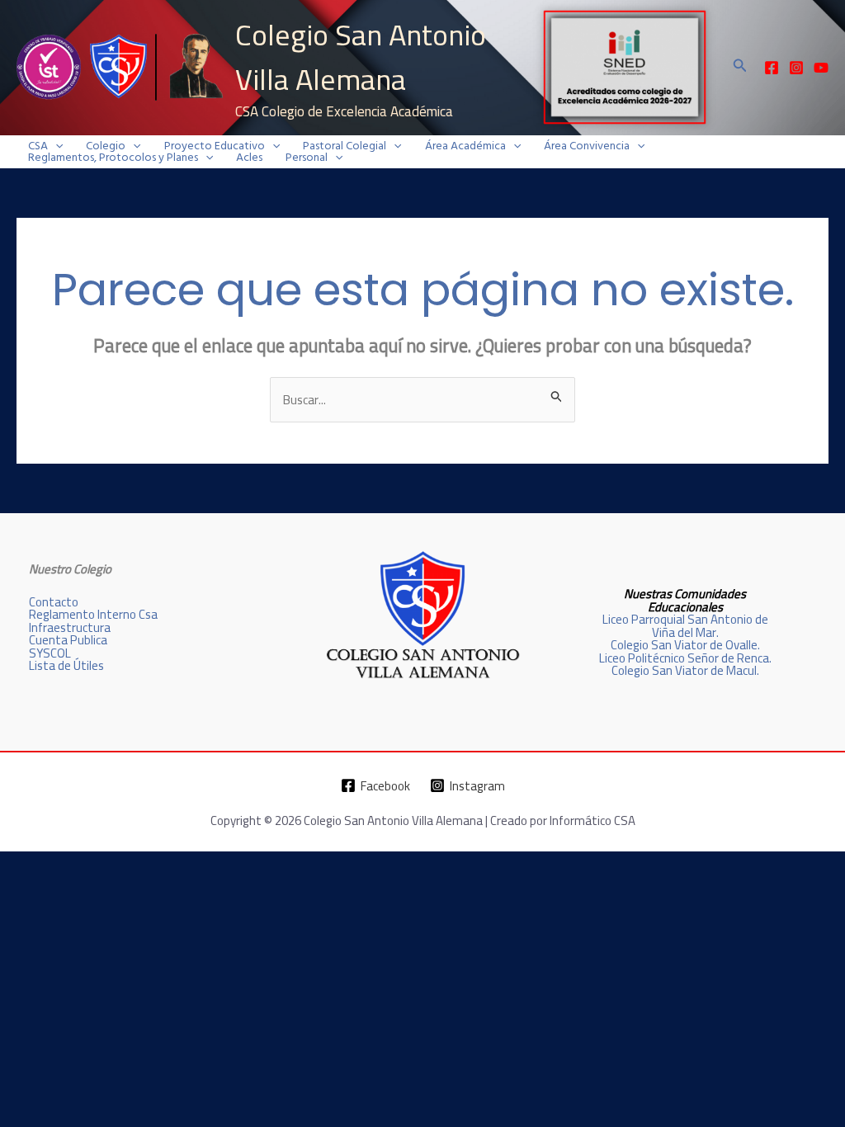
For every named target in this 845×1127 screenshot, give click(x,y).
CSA (38, 146)
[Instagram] (796, 67)
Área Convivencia (587, 146)
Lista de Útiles (66, 665)
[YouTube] (821, 67)
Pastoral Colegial (344, 146)
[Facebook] (771, 67)
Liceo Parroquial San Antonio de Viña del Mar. (685, 625)
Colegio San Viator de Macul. (685, 670)
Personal (307, 157)
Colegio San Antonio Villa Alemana (360, 57)
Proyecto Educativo (214, 146)
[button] (740, 67)
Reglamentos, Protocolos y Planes (113, 157)
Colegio (105, 146)
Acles (249, 157)
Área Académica (465, 146)
